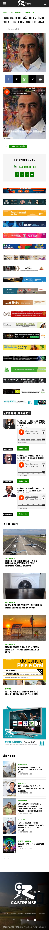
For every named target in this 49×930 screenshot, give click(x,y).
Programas (16, 12)
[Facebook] (9, 79)
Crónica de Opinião (18, 146)
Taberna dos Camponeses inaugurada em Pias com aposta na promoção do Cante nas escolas (31, 826)
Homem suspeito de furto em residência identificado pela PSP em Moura (23, 606)
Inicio (5, 12)
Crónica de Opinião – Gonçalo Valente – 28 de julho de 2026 (30, 489)
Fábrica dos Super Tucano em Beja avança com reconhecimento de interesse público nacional (21, 563)
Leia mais (23, 448)
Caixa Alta (29, 12)
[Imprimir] (40, 79)
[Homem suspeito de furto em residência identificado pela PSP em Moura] (24, 586)
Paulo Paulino (24, 927)
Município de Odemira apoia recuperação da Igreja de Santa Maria (31, 769)
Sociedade (10, 558)
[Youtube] (32, 174)
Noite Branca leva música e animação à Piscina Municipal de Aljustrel (31, 788)
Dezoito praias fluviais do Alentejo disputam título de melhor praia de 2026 (22, 649)
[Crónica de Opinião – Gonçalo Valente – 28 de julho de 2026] (9, 491)
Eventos (22, 783)
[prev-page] (4, 858)
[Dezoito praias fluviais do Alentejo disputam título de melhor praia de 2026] (24, 628)
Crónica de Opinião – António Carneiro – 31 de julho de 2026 (30, 456)
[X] (17, 79)
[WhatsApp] (24, 79)
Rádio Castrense (27, 166)
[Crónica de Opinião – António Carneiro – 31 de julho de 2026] (9, 459)
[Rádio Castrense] (24, 3)
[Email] (32, 79)
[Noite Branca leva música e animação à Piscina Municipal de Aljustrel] (9, 787)
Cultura (21, 820)
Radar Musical (24, 841)
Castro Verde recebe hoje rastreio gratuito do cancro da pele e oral (21, 692)
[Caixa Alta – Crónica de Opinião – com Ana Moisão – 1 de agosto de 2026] (9, 424)
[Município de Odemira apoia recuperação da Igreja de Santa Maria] (9, 769)
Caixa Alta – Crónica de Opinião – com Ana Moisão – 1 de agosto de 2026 (31, 423)
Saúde (8, 689)
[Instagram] (22, 174)
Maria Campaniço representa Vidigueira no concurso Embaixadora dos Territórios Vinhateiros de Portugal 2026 (30, 807)
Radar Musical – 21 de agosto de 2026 (31, 845)
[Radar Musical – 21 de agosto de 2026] (9, 844)
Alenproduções (39, 927)
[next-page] (8, 858)
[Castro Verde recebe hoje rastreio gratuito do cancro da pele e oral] (24, 672)
